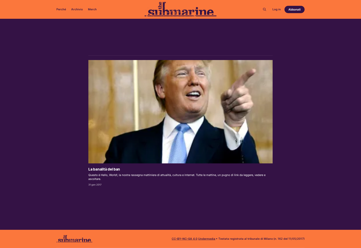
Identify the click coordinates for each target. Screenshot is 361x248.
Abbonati (294, 9)
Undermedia (206, 238)
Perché (61, 9)
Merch (92, 9)
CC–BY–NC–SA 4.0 (184, 238)
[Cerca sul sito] (265, 9)
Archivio (77, 9)
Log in (276, 9)
